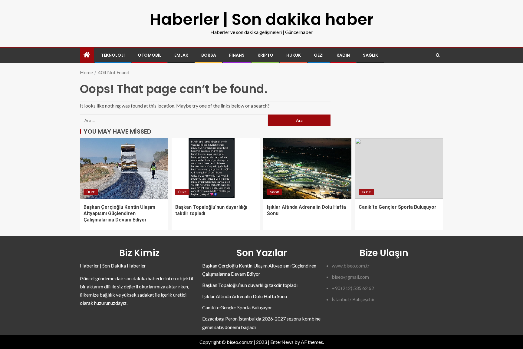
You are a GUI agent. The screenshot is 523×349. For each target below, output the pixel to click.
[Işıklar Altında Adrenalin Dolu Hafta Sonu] (307, 168)
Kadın (343, 55)
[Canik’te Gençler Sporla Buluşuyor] (399, 168)
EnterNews (282, 342)
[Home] (87, 55)
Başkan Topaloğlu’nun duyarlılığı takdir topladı (250, 285)
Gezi (319, 55)
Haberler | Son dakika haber (261, 19)
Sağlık (370, 55)
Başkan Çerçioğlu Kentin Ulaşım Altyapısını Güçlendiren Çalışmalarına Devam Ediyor (119, 213)
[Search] (438, 55)
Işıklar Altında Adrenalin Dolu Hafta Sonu (244, 296)
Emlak (181, 55)
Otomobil (149, 55)
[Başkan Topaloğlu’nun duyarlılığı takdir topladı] (216, 168)
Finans (237, 55)
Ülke (91, 192)
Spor (274, 192)
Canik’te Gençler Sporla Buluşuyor (397, 207)
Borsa (208, 55)
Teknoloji (113, 55)
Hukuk (293, 55)
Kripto (265, 55)
